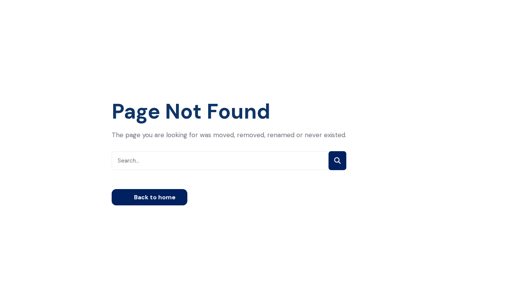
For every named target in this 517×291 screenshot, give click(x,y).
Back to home (154, 197)
